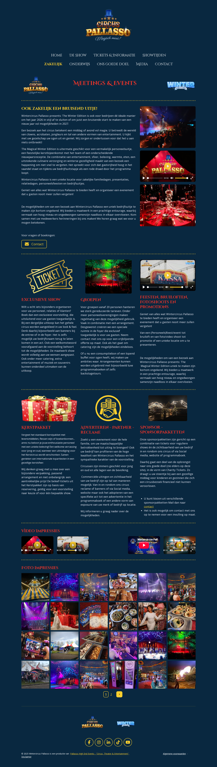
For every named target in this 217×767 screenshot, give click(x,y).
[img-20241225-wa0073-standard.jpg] (93, 645)
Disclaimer (26, 756)
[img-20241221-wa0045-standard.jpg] (181, 645)
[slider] (155, 178)
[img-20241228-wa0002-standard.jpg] (35, 616)
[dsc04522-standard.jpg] (64, 616)
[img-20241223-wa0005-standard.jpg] (64, 645)
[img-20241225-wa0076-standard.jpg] (123, 587)
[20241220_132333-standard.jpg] (123, 674)
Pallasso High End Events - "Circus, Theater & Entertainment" (99, 753)
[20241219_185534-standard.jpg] (93, 587)
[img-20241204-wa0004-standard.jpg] (35, 587)
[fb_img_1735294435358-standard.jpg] (93, 616)
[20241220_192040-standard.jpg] (152, 674)
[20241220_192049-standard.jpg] (93, 674)
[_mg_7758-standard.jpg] (152, 645)
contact (149, 506)
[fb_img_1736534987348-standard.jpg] (64, 587)
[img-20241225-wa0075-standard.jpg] (123, 616)
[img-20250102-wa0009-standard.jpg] (35, 674)
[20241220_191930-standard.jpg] (181, 674)
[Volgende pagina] (119, 694)
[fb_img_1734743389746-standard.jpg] (64, 674)
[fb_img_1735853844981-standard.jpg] (152, 587)
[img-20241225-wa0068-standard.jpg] (123, 645)
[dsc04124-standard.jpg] (152, 616)
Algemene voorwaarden (174, 753)
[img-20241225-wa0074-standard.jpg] (181, 616)
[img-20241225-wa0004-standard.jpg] (181, 587)
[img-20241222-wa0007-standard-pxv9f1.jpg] (35, 645)
